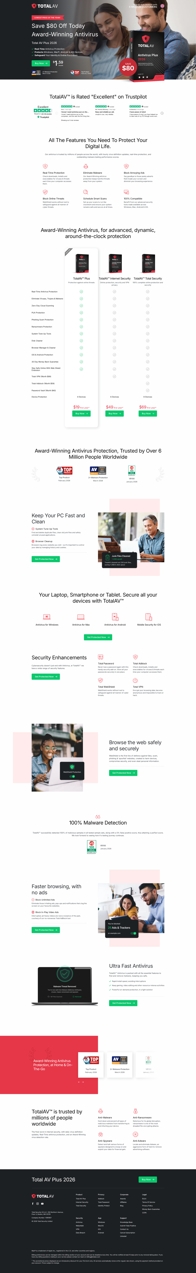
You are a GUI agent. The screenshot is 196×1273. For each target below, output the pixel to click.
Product (79, 1195)
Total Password (103, 1202)
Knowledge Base (126, 1222)
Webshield (80, 1226)
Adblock (101, 1199)
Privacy (101, 1195)
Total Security (81, 1206)
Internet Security (82, 1202)
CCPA (144, 1213)
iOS (99, 1229)
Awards (123, 1199)
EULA (144, 1199)
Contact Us (124, 1229)
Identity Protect (104, 1206)
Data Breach (80, 1233)
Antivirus (79, 1222)
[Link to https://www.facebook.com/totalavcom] (33, 1204)
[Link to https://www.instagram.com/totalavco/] (37, 1204)
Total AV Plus (81, 1199)
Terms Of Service (148, 1202)
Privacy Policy (147, 1206)
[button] (41, 63)
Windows (101, 1222)
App (99, 1218)
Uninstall (123, 1236)
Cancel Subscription (127, 1233)
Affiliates (123, 1202)
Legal (144, 1195)
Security (79, 1218)
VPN (77, 1229)
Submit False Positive (128, 1226)
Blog (121, 1206)
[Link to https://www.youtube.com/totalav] (42, 1204)
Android (101, 1233)
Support (123, 1218)
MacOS (101, 1226)
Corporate (124, 1195)
